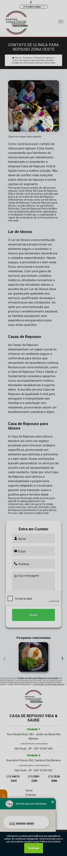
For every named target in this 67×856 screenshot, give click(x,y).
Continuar (33, 848)
